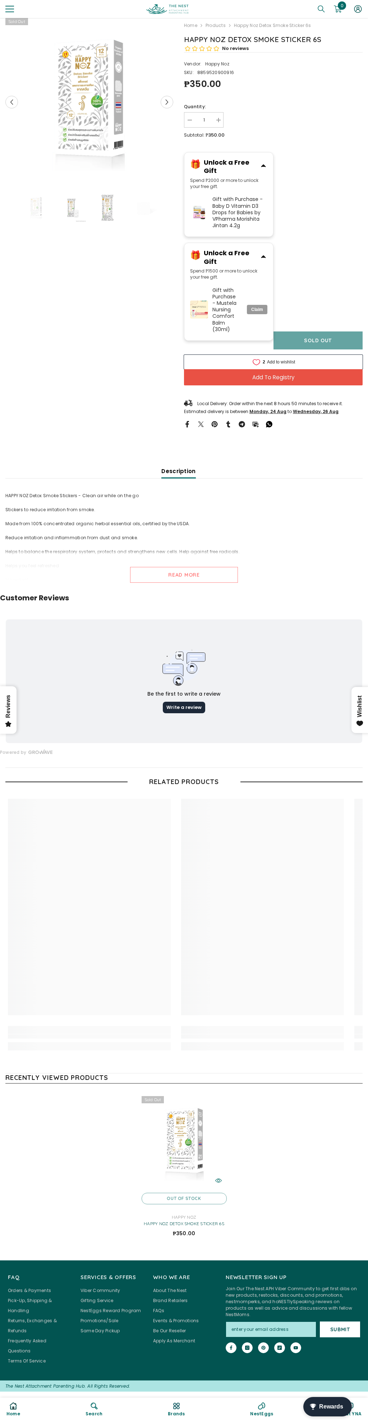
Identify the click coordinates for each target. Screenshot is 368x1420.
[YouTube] (295, 1347)
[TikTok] (279, 1347)
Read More (183, 575)
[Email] (255, 424)
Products (216, 25)
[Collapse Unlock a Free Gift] (263, 166)
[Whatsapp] (269, 424)
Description (178, 471)
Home (190, 25)
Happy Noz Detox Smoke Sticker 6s (184, 1224)
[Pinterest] (214, 424)
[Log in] (358, 9)
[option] (89, 102)
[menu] (9, 9)
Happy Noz (217, 64)
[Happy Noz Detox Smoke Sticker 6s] (184, 1142)
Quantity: (195, 107)
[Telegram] (242, 424)
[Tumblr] (228, 424)
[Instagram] (247, 1347)
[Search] (321, 9)
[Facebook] (187, 424)
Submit (340, 1329)
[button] (11, 102)
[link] (89, 1036)
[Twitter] (201, 424)
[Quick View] (218, 1180)
